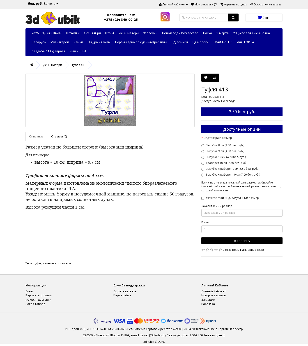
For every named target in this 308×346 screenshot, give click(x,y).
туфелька (50, 263)
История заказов (213, 295)
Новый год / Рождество (180, 33)
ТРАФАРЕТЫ (222, 42)
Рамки (78, 42)
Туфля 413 (78, 65)
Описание (36, 136)
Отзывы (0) (59, 136)
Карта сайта (122, 295)
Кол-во (205, 222)
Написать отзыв (252, 250)
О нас (29, 291)
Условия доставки (38, 299)
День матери (129, 33)
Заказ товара (35, 304)
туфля (37, 263)
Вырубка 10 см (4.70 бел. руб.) (226, 157)
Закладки (208, 299)
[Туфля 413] (110, 100)
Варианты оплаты (38, 295)
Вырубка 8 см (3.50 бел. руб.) (225, 145)
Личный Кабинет (213, 291)
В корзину (242, 240)
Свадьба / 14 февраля (48, 51)
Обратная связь (125, 291)
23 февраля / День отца (251, 33)
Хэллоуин (150, 33)
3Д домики (180, 42)
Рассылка (208, 304)
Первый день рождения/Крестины (141, 42)
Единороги (200, 42)
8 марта (222, 33)
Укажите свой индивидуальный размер (232, 198)
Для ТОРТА (245, 42)
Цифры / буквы (98, 42)
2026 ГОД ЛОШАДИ (47, 33)
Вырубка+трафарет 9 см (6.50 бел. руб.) (232, 169)
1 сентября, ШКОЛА (99, 33)
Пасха (207, 33)
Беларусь (39, 42)
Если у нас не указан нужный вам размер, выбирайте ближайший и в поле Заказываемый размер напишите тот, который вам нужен (241, 186)
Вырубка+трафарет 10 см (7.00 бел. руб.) (233, 174)
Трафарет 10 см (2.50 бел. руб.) (226, 163)
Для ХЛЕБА (78, 51)
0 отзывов (230, 250)
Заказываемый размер (216, 206)
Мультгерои (59, 42)
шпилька (64, 263)
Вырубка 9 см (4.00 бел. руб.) (225, 151)
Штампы (72, 33)
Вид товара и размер (218, 138)
